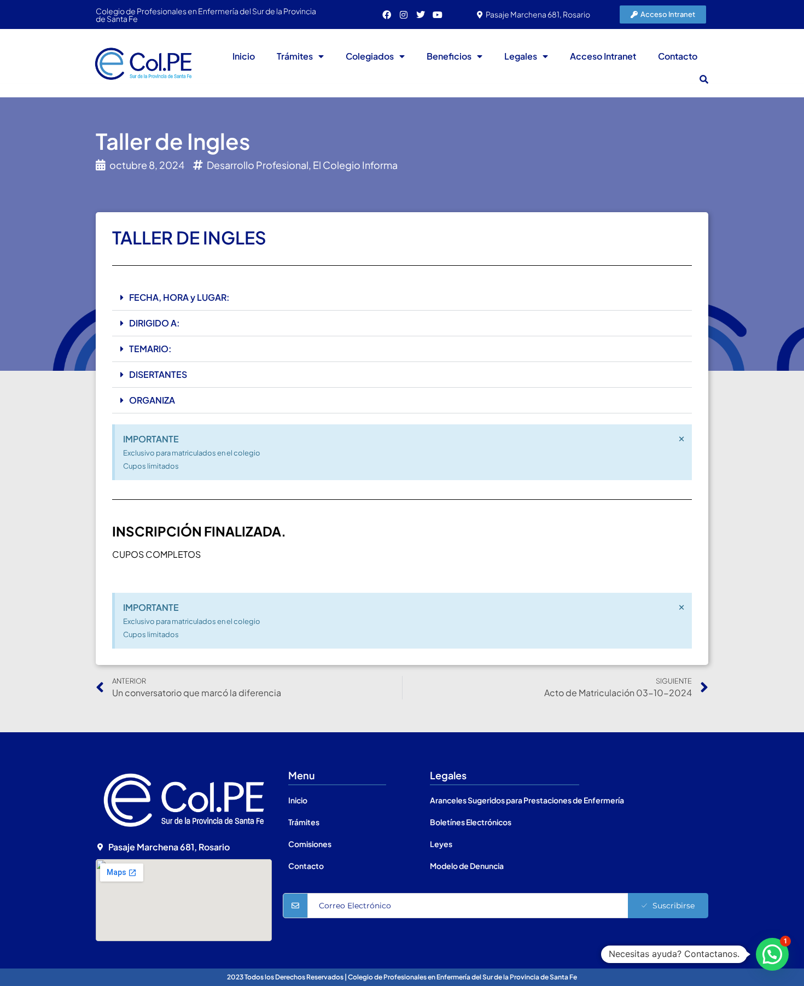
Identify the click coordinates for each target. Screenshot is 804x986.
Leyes (441, 844)
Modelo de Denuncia (467, 866)
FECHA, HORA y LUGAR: (179, 297)
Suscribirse (673, 906)
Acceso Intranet (603, 56)
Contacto (677, 56)
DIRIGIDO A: (154, 323)
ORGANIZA (152, 400)
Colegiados (370, 56)
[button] (704, 79)
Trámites (295, 56)
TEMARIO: (150, 348)
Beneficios (449, 56)
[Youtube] (437, 14)
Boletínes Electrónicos (470, 822)
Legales (520, 56)
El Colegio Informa (355, 165)
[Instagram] (403, 14)
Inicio (243, 56)
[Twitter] (420, 14)
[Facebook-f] (386, 14)
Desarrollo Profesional (257, 165)
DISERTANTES (158, 374)
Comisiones (309, 844)
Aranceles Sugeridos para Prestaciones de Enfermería (527, 800)
